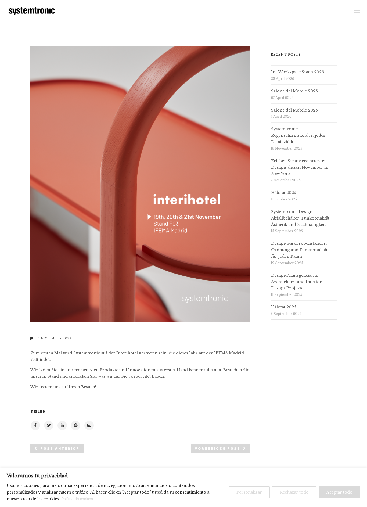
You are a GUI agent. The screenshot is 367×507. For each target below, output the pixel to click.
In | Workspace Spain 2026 (297, 72)
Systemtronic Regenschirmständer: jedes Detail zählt (298, 135)
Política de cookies (77, 498)
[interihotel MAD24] (35, 425)
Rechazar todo (294, 492)
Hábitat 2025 (283, 192)
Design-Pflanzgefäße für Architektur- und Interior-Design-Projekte (297, 282)
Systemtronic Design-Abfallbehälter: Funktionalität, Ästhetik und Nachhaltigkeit (300, 218)
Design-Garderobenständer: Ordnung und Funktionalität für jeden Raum (299, 250)
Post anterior (60, 448)
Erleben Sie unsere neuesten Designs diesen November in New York (299, 167)
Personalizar (249, 492)
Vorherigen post (217, 448)
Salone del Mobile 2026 (294, 91)
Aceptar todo (339, 492)
